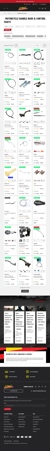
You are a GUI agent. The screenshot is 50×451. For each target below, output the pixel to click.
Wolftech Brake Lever (38, 245)
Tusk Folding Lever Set (38, 97)
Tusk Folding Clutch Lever (24, 126)
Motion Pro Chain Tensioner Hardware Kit (24, 95)
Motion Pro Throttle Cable (24, 156)
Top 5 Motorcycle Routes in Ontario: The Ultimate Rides (8, 319)
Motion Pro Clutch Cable (9, 68)
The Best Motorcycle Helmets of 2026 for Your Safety (41, 318)
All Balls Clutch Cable (9, 97)
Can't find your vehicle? (8, 33)
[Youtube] (45, 386)
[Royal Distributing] (23, 8)
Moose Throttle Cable (9, 126)
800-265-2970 (14, 390)
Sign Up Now (7, 409)
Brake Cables (7, 36)
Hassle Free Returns (13, 376)
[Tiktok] (42, 386)
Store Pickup (32, 376)
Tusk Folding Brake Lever (24, 276)
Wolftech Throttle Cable (23, 216)
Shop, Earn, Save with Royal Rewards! (25, 1)
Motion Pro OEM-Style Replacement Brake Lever (10, 277)
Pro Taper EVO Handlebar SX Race (10, 214)
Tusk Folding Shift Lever (23, 68)
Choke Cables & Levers (30, 36)
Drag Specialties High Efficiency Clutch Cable (38, 277)
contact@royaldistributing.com (39, 390)
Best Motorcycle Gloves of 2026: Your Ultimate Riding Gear (30, 319)
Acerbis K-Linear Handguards (39, 213)
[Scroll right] (45, 38)
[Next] (14, 63)
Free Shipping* (12, 371)
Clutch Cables (40, 36)
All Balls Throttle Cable (38, 68)
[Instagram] (39, 386)
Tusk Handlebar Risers (38, 185)
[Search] (7, 8)
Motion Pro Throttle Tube (9, 185)
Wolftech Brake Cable (38, 126)
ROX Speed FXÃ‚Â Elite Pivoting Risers (23, 246)
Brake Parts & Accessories (17, 36)
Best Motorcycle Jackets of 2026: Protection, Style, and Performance (20, 320)
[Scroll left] (5, 38)
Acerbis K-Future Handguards (10, 245)
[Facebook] (35, 386)
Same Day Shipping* (34, 371)
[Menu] (4, 8)
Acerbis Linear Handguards (39, 156)
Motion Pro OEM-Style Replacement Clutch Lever (24, 186)
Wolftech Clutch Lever (9, 156)
